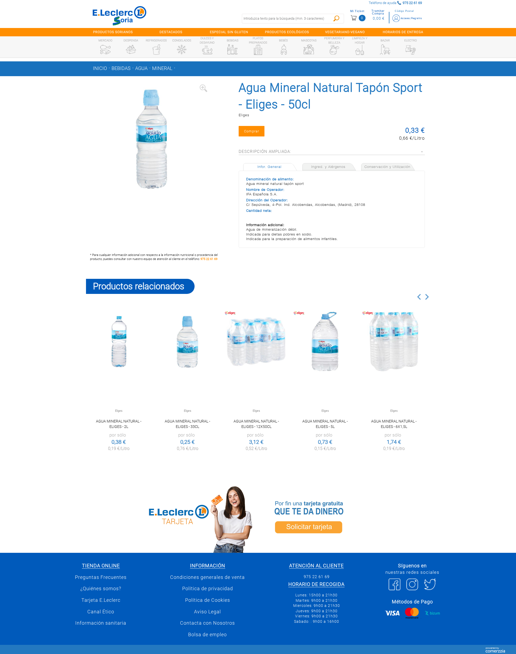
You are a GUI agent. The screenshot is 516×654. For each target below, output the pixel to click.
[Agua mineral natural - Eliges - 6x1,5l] (394, 341)
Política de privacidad (207, 588)
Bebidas (121, 68)
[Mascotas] (309, 49)
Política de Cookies (207, 600)
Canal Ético (100, 611)
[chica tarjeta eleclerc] (170, 518)
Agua (141, 68)
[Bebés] (283, 49)
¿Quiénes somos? (100, 588)
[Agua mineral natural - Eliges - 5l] (325, 341)
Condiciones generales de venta (207, 577)
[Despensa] (131, 49)
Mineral (162, 68)
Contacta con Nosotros (207, 623)
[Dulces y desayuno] (207, 50)
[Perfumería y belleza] (334, 50)
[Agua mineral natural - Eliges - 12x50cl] (256, 341)
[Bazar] (385, 49)
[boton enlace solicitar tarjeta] (345, 518)
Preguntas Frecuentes (101, 577)
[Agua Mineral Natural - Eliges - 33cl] (187, 341)
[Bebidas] (232, 49)
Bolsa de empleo (207, 634)
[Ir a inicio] (119, 15)
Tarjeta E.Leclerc (100, 600)
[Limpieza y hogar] (359, 50)
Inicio (100, 68)
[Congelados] (181, 49)
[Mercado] (105, 49)
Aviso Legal (207, 611)
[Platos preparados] (258, 50)
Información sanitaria (100, 623)
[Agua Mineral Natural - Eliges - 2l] (118, 341)
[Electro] (410, 49)
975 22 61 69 (208, 259)
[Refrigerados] (156, 49)
